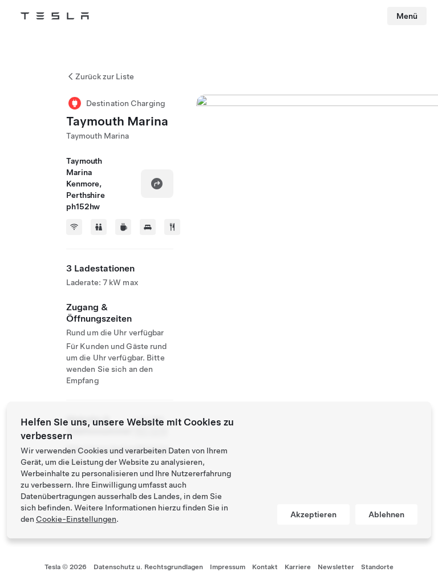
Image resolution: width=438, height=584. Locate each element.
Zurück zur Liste (104, 76)
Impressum (227, 567)
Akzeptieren (313, 514)
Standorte (377, 567)
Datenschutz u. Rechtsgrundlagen (148, 567)
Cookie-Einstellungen (76, 519)
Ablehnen (386, 514)
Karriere (298, 567)
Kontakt (265, 567)
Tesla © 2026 (65, 567)
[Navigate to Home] (54, 16)
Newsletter (336, 567)
